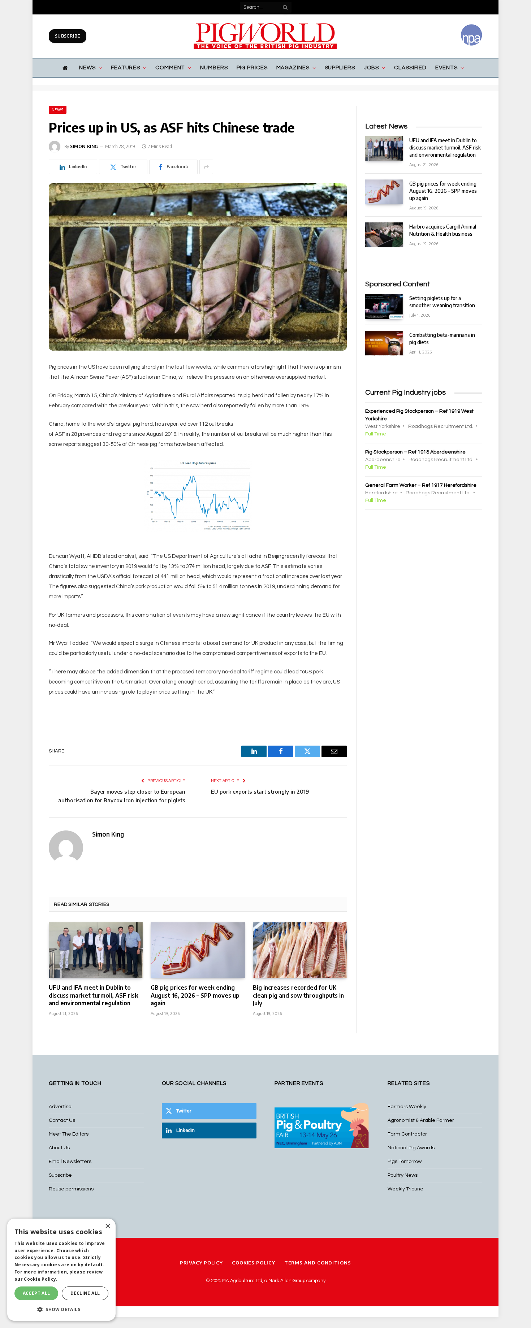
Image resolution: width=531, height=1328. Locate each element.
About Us (59, 1147)
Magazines (293, 67)
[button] (61, 1309)
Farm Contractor (407, 1134)
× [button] (107, 1226)
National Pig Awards (411, 1147)
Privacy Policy (201, 1263)
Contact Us (62, 1120)
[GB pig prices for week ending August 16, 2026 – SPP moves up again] (198, 950)
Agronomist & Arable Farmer (421, 1120)
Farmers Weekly (407, 1106)
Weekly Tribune (405, 1189)
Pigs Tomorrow (405, 1161)
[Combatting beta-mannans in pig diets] (384, 343)
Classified (410, 67)
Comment (170, 67)
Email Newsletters (70, 1161)
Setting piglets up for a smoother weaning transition (442, 301)
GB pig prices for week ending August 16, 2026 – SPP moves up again (195, 995)
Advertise (60, 1106)
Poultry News (403, 1175)
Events (446, 67)
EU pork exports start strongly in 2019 (260, 791)
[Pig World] (265, 36)
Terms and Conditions (317, 1263)
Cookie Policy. (40, 1279)
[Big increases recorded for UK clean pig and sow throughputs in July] (300, 950)
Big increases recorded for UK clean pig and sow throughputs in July (298, 995)
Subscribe (67, 36)
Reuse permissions (71, 1189)
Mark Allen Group (286, 1280)
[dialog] (61, 1270)
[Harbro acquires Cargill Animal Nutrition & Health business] (384, 234)
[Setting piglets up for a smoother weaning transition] (384, 306)
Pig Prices (252, 67)
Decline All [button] (85, 1293)
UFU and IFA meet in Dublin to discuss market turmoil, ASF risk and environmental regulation (93, 995)
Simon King (84, 146)
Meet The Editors (68, 1134)
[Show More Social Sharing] (206, 167)
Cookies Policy (253, 1263)
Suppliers (340, 67)
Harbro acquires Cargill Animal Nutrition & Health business (442, 230)
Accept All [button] (36, 1293)
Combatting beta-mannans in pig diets (442, 338)
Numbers (214, 67)
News (87, 67)
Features (125, 67)
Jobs (371, 67)
